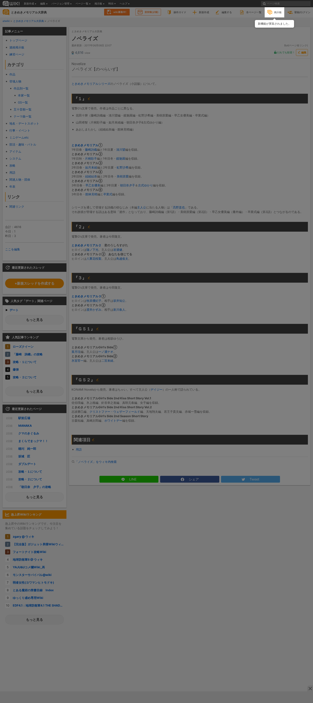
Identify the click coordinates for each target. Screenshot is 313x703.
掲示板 (278, 12)
